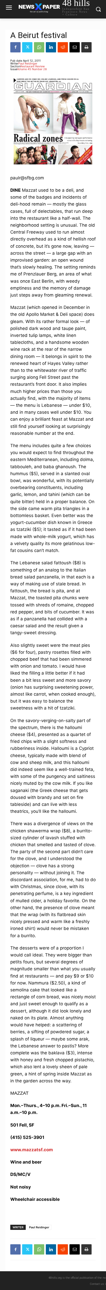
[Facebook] (15, 47)
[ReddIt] (63, 47)
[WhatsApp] (39, 47)
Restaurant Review (32, 66)
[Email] (74, 47)
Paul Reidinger (27, 63)
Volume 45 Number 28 (32, 69)
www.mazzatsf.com (31, 1149)
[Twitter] (27, 47)
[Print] (86, 47)
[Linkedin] (51, 47)
